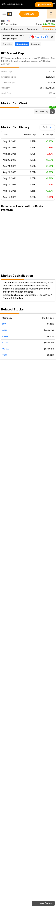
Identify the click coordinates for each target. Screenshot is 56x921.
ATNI (4, 330)
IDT (4, 324)
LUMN (5, 336)
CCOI (5, 342)
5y (52, 111)
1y (47, 111)
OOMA (5, 349)
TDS (4, 355)
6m (36, 111)
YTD (42, 111)
